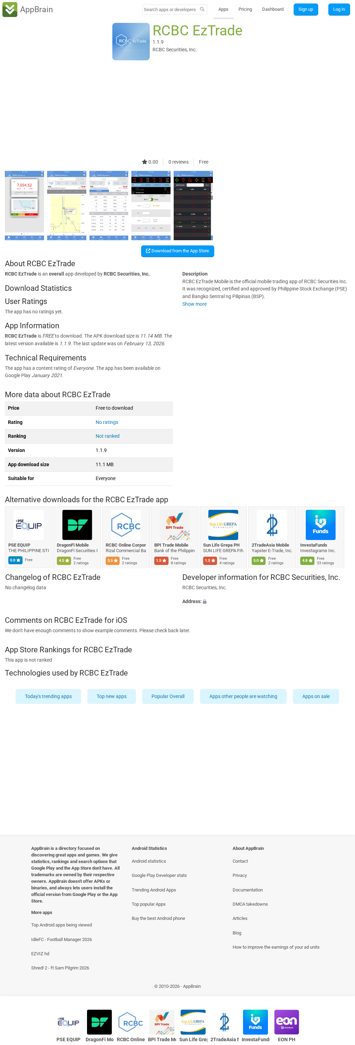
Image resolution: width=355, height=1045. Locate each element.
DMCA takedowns (250, 904)
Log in (339, 9)
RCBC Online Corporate (126, 545)
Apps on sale (316, 696)
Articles (240, 918)
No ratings (107, 422)
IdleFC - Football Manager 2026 (61, 939)
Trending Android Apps (154, 889)
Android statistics (149, 861)
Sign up (305, 9)
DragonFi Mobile (73, 545)
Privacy (240, 875)
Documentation (248, 889)
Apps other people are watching (244, 696)
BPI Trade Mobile (172, 545)
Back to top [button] (339, 988)
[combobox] (170, 9)
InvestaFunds (314, 545)
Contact (240, 861)
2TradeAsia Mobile (270, 545)
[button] (266, 602)
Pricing (245, 9)
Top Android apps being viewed (61, 925)
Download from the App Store (179, 250)
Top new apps (112, 696)
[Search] (202, 10)
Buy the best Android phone (158, 918)
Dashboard (273, 9)
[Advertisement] (177, 109)
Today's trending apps (48, 696)
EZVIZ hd (40, 953)
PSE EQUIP (19, 545)
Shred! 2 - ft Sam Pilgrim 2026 (60, 967)
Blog (237, 932)
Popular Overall (168, 696)
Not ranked (108, 436)
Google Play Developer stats (159, 875)
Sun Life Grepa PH (221, 545)
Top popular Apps (149, 904)
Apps (223, 9)
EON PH (286, 1040)
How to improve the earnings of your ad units (276, 947)
